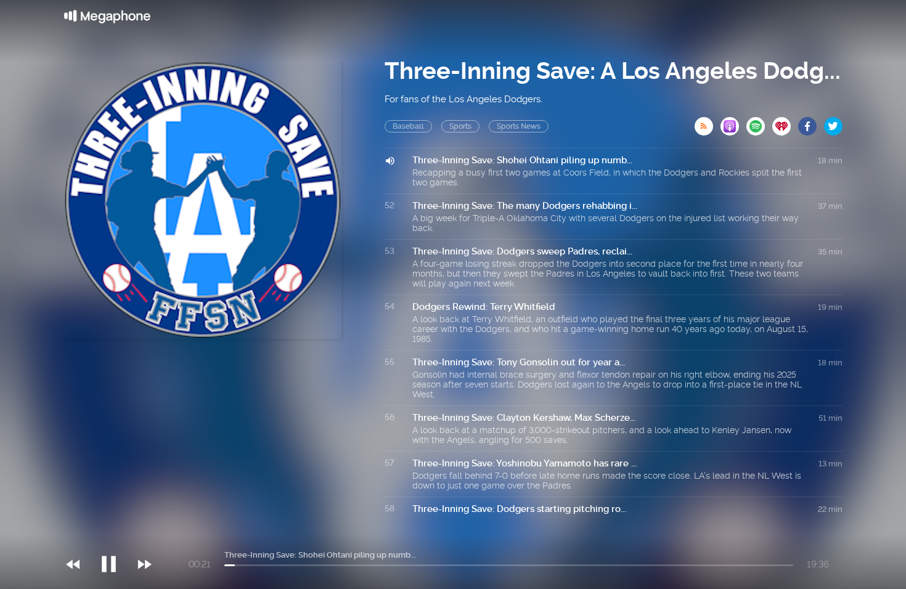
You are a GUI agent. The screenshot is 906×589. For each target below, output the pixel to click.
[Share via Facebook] (811, 122)
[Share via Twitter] (833, 122)
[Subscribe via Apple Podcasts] (733, 122)
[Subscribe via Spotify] (759, 122)
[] (115, 539)
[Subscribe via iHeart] (785, 122)
